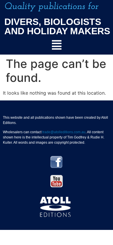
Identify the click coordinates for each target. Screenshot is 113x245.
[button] (56, 45)
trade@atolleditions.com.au (63, 132)
